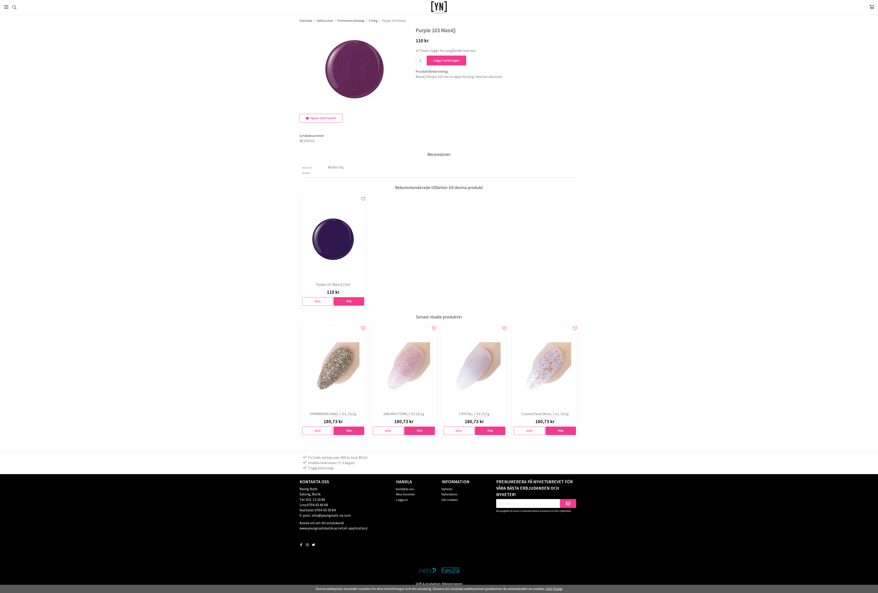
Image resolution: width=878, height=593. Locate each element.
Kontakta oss (405, 489)
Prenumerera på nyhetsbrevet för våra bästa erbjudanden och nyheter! (534, 488)
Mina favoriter (405, 494)
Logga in (402, 500)
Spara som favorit (322, 118)
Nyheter (447, 489)
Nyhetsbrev (450, 494)
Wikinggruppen (452, 584)
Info (318, 301)
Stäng (557, 588)
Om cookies (450, 500)
